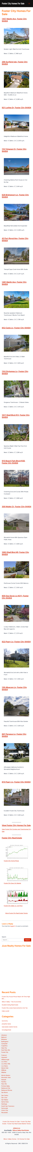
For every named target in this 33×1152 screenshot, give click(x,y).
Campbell (4, 1043)
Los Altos (4, 1061)
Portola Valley (5, 1086)
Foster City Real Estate (12, 838)
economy (5, 1021)
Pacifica (3, 1082)
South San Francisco (7, 1106)
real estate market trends (9, 1027)
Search (4, 937)
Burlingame (4, 1041)
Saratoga (4, 1104)
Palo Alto (4, 1084)
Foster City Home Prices (11, 861)
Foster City (4, 1052)
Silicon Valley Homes (9, 1139)
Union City (4, 1110)
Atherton (4, 1035)
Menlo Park (4, 1068)
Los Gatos (4, 1066)
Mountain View (6, 1077)
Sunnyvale (4, 1108)
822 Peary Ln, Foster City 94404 (16, 642)
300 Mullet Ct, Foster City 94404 (16, 506)
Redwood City (5, 1088)
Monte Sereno (5, 1075)
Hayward (4, 1057)
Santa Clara (5, 1102)
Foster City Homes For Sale (13, 3)
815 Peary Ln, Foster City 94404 (16, 782)
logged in (13, 926)
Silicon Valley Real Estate (21, 1130)
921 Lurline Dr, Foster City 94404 (16, 108)
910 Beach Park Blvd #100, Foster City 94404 (13, 462)
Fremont (4, 1055)
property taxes (6, 1024)
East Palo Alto (5, 1050)
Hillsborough (5, 1059)
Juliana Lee (16, 1128)
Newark (3, 1079)
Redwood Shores (6, 1090)
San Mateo (4, 1100)
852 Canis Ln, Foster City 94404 (16, 328)
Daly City (4, 1048)
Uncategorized (6, 1030)
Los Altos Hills (5, 1064)
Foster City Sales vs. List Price (13, 906)
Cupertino (4, 1046)
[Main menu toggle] (29, 3)
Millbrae (3, 1070)
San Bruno (4, 1092)
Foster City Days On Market (12, 883)
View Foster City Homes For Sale (16, 825)
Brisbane (4, 1039)
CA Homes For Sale (23, 1139)
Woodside (4, 1112)
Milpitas (3, 1072)
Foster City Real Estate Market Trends (19, 1124)
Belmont (4, 1037)
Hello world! (5, 1011)
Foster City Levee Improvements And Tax (15, 1008)
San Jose (4, 1097)
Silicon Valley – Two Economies (11, 1002)
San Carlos (4, 1095)
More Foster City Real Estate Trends (16, 913)
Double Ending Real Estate (10, 1005)
